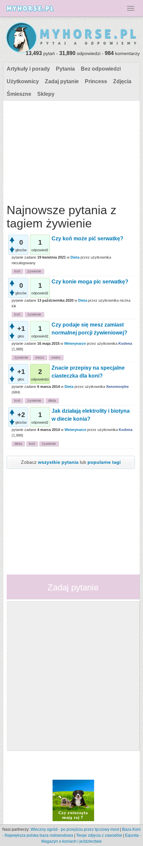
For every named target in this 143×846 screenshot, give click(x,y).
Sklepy (46, 94)
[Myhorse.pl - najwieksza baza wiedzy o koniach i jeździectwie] (71, 38)
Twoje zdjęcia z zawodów (99, 835)
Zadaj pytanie (62, 81)
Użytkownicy (23, 81)
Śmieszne (19, 94)
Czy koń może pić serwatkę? (87, 238)
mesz (39, 357)
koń (17, 271)
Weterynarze (75, 343)
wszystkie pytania (58, 462)
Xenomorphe (117, 387)
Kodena (125, 343)
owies (56, 357)
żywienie (34, 271)
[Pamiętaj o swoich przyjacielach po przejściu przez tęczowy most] (73, 800)
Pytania (65, 69)
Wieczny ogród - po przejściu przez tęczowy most (75, 829)
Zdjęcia (122, 81)
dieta (52, 400)
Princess (96, 81)
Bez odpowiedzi (101, 69)
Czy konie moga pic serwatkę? (90, 281)
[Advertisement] (71, 150)
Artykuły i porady (28, 69)
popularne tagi (104, 462)
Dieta (75, 257)
